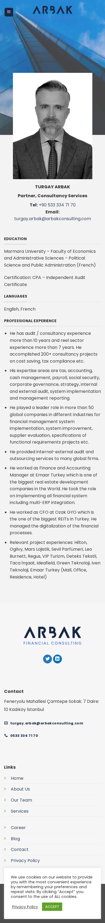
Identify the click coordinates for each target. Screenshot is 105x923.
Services (20, 811)
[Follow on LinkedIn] (57, 659)
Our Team (21, 800)
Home (17, 778)
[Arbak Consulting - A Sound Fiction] (52, 12)
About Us (20, 789)
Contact (20, 849)
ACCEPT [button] (52, 906)
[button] (9, 12)
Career (18, 828)
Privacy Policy (25, 860)
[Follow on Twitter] (47, 659)
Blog (15, 839)
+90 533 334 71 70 (57, 205)
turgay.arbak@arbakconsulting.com (52, 219)
